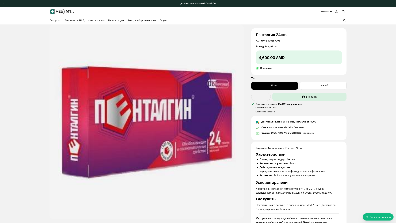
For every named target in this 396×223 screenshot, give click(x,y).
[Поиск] (344, 20)
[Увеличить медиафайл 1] (147, 121)
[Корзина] (343, 11)
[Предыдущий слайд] (3, 3)
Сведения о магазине (265, 111)
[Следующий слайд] (392, 3)
